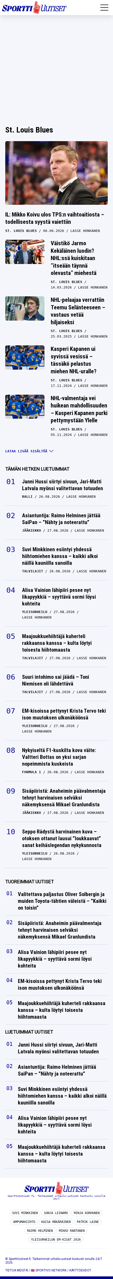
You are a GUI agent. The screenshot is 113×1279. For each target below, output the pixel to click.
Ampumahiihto (24, 1222)
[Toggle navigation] (104, 7)
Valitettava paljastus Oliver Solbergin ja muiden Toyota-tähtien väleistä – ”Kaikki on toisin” (62, 901)
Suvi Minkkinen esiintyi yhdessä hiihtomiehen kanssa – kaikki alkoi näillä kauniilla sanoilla (60, 556)
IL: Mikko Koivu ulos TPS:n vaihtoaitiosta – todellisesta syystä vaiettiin (54, 218)
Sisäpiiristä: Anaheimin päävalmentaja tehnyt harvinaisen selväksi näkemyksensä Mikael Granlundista (64, 798)
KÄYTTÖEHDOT (80, 1270)
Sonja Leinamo (56, 1213)
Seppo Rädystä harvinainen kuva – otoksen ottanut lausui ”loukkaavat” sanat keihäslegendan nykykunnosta (61, 838)
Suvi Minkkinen (25, 1213)
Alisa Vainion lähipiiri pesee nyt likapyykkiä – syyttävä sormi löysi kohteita (59, 597)
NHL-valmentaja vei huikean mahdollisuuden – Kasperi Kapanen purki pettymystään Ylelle (79, 409)
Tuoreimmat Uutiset (29, 881)
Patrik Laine (88, 1222)
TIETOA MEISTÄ (16, 1270)
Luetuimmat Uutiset (29, 1032)
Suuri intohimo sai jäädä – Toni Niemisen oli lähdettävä (55, 680)
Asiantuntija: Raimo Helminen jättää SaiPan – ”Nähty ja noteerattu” (61, 518)
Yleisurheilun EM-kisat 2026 (56, 1239)
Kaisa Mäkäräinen (56, 1222)
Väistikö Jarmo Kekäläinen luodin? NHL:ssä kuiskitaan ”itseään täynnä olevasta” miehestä (73, 258)
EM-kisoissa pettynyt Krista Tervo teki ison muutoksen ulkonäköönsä (64, 714)
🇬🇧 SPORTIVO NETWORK (48, 1270)
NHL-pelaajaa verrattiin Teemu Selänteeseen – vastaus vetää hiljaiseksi (78, 311)
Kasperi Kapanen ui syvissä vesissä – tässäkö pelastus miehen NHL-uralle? (73, 360)
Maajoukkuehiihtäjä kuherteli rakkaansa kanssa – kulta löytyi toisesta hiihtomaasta (57, 643)
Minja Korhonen (87, 1213)
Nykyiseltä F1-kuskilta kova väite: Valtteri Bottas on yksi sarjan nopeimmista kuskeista (59, 757)
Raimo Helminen (40, 1231)
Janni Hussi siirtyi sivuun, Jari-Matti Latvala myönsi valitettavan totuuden (62, 484)
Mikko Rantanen (72, 1231)
